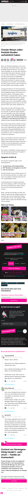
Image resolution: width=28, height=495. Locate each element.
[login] (2, 493)
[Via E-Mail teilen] (8, 60)
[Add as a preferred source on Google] (20, 60)
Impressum (21, 488)
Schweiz (3, 24)
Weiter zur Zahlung (14, 268)
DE (20, 1)
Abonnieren (14, 300)
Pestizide (4, 285)
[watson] (5, 1)
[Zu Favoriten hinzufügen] (14, 60)
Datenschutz (9, 490)
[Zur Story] (14, 465)
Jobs (16, 488)
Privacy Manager (18, 490)
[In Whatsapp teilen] (5, 60)
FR (23, 1)
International (10, 24)
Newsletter (4, 488)
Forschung (21, 283)
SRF (5, 90)
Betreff (3, 320)
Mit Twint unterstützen (16, 272)
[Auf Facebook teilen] (2, 60)
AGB (26, 488)
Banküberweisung (20, 276)
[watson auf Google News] (25, 60)
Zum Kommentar (9, 384)
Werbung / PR (11, 488)
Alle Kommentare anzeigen (14, 444)
